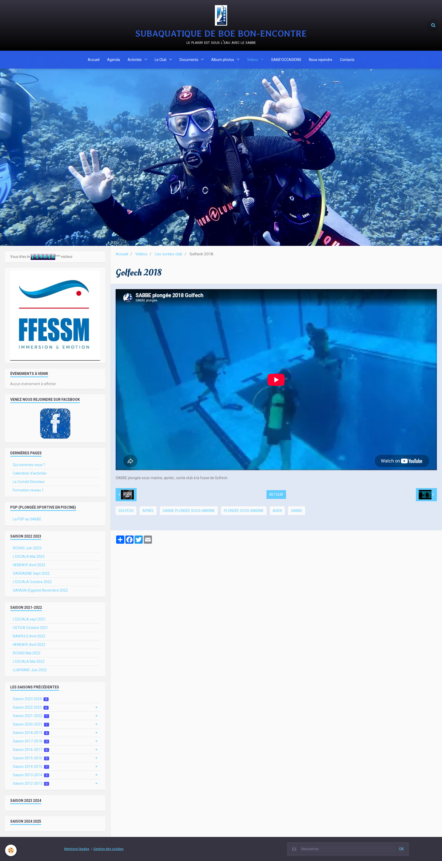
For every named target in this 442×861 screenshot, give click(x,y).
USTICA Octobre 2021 (30, 628)
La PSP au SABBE (27, 519)
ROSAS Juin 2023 (27, 548)
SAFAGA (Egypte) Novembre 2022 (40, 590)
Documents (189, 60)
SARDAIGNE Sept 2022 (31, 573)
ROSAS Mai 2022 (26, 653)
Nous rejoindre (320, 60)
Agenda (113, 60)
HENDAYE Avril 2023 (29, 565)
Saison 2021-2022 (30, 716)
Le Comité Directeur (29, 482)
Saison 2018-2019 (30, 733)
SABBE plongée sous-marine (189, 511)
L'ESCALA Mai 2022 (29, 661)
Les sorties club (168, 254)
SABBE (296, 511)
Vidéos (253, 60)
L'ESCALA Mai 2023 (29, 556)
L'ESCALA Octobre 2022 (32, 582)
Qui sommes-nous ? (29, 465)
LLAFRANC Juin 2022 (30, 670)
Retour (276, 494)
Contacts (347, 60)
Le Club (161, 60)
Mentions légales (76, 849)
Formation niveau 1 (28, 490)
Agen (277, 511)
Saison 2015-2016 (30, 758)
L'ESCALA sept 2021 (29, 619)
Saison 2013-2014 (30, 775)
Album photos (223, 60)
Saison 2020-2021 (30, 724)
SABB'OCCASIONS (286, 60)
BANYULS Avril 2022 (29, 636)
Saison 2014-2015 (30, 766)
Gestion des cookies (108, 849)
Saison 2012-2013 (30, 783)
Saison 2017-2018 (30, 741)
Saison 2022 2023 (30, 707)
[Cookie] (11, 850)
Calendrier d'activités (30, 473)
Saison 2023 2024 (30, 699)
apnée (148, 511)
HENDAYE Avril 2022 (29, 645)
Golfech (126, 511)
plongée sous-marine (244, 511)
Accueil (94, 60)
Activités (135, 60)
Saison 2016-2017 (30, 750)
